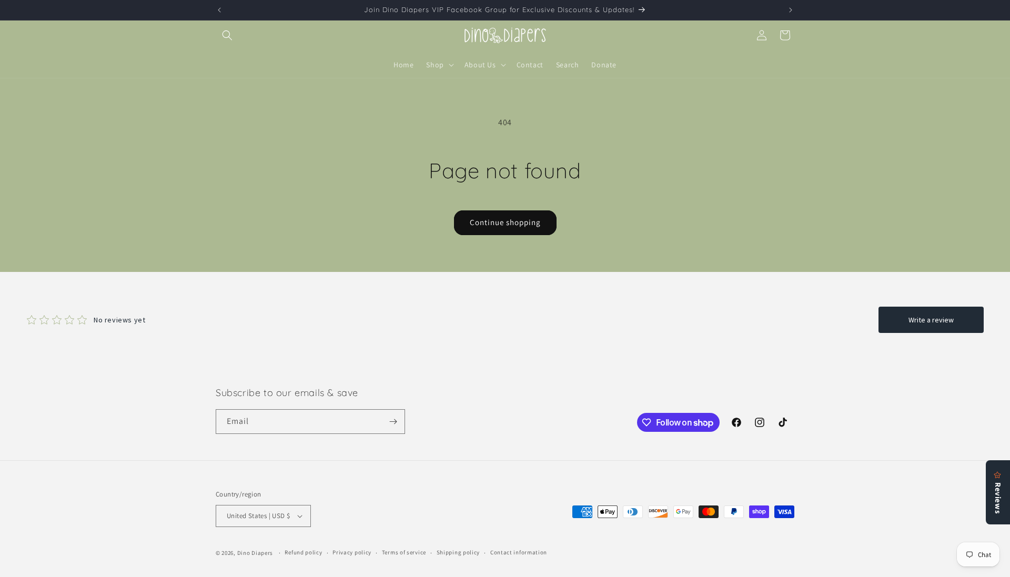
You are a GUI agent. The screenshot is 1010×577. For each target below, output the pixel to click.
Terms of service (404, 552)
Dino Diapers (255, 552)
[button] (227, 35)
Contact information (518, 552)
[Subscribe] (393, 421)
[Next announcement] (790, 10)
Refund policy (303, 552)
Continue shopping (505, 222)
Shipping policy (458, 552)
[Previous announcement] (219, 10)
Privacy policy (351, 552)
